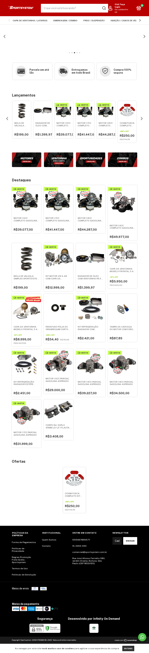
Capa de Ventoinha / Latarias (30, 20)
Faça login (120, 5)
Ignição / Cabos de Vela (125, 20)
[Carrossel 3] (74, 36)
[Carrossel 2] (58, 159)
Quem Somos (49, 540)
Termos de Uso (20, 568)
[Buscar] (104, 8)
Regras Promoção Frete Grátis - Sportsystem (21, 560)
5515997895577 (81, 540)
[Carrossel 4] (122, 159)
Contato (46, 546)
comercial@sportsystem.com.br (89, 552)
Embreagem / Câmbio (65, 20)
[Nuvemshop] (125, 640)
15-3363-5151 (79, 546)
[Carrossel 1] (26, 159)
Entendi (128, 648)
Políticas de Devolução (24, 574)
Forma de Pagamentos (24, 542)
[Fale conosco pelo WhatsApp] (142, 637)
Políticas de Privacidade (18, 549)
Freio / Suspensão (94, 20)
